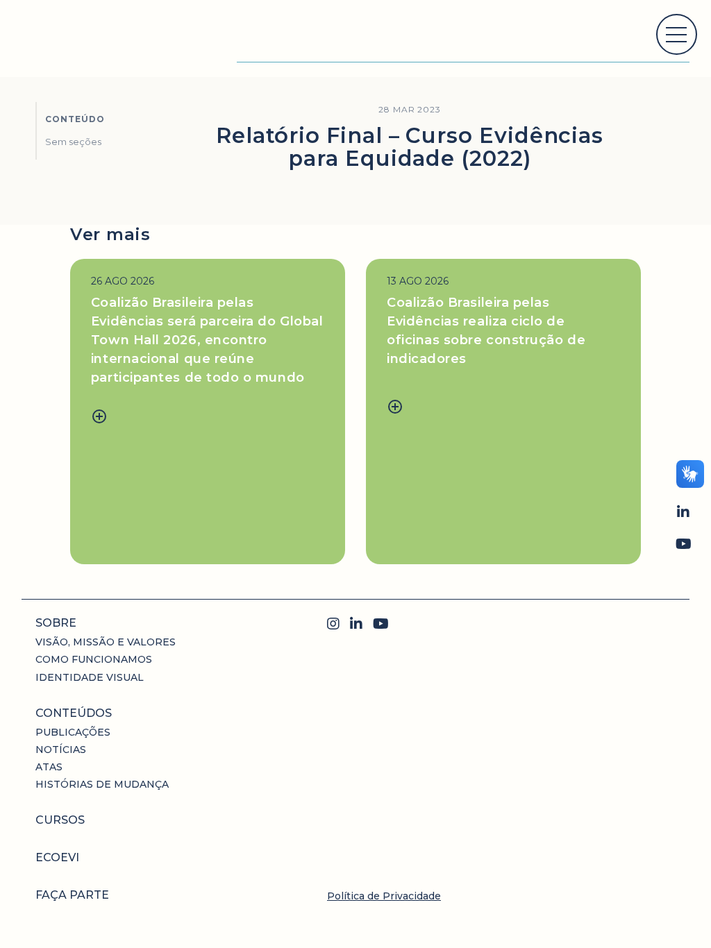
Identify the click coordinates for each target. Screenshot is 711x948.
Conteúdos (73, 713)
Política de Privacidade (384, 896)
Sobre (55, 622)
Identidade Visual (89, 677)
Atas (48, 767)
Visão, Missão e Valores (105, 642)
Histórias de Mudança (102, 784)
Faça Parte (72, 895)
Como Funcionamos (93, 659)
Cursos (60, 820)
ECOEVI (57, 857)
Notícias (60, 749)
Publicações (72, 732)
